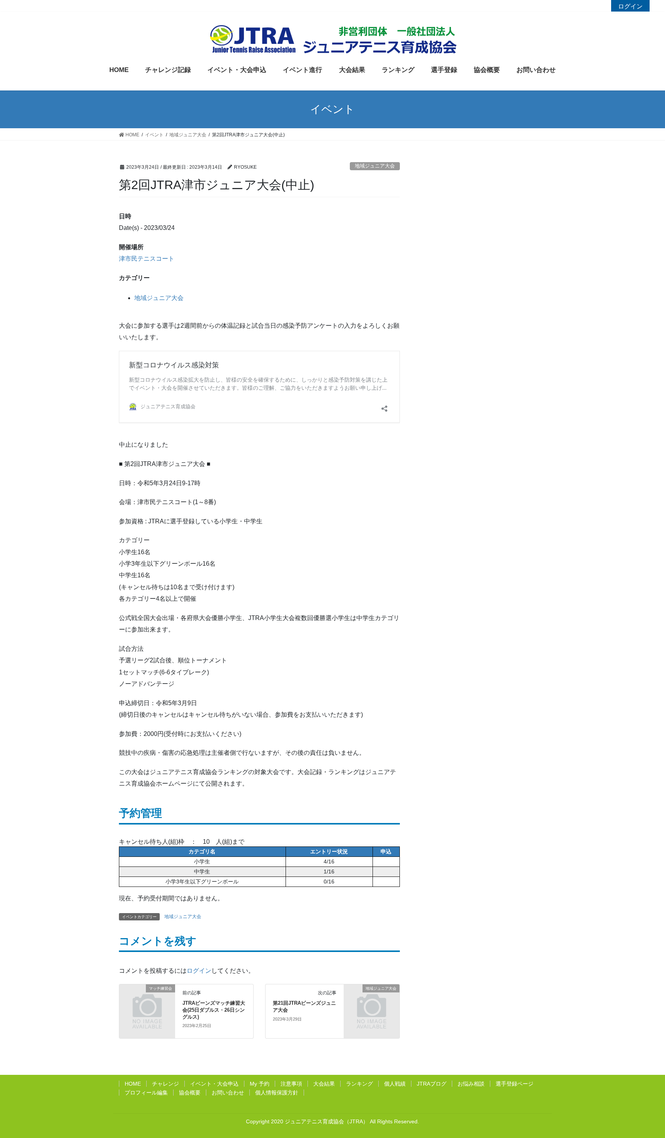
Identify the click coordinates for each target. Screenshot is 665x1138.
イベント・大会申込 (214, 1084)
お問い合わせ (228, 1092)
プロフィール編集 (146, 1092)
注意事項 (291, 1084)
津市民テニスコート (146, 258)
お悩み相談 (471, 1084)
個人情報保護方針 (276, 1092)
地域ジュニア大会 (375, 166)
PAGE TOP (651, 1094)
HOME (133, 1084)
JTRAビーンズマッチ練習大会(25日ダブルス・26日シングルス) (213, 1010)
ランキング (359, 1084)
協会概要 (190, 1092)
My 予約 (259, 1084)
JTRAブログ (431, 1084)
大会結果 (324, 1084)
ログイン (630, 6)
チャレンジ (165, 1084)
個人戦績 (395, 1084)
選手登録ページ (514, 1084)
